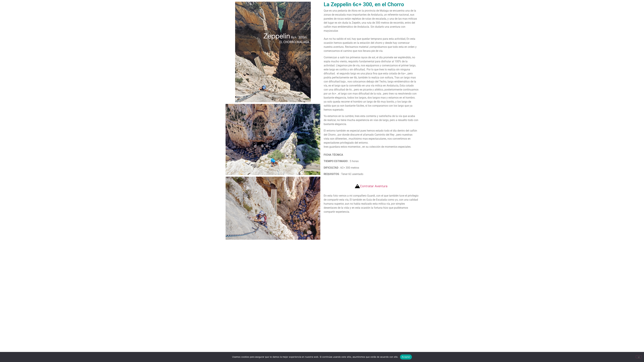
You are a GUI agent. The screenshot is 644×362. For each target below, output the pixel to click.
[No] (638, 356)
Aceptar (406, 356)
